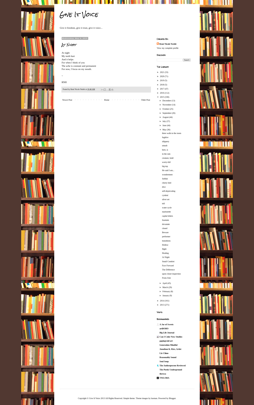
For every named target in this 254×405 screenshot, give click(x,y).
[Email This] (102, 89)
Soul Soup (164, 361)
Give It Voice (79, 14)
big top (165, 166)
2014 (162, 301)
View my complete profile (167, 48)
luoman (154, 398)
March (165, 287)
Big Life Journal (167, 333)
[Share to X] (107, 89)
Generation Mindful (168, 345)
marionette (166, 212)
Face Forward (168, 265)
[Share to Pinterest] (112, 89)
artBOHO (164, 328)
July (164, 121)
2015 (162, 97)
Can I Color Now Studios (171, 337)
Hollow (165, 245)
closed (164, 228)
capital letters (167, 216)
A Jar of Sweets (166, 324)
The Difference (168, 270)
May (164, 130)
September (167, 113)
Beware (165, 232)
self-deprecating (168, 191)
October (166, 109)
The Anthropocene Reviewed (173, 365)
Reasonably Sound (168, 357)
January (165, 295)
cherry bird (166, 183)
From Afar (166, 278)
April (164, 283)
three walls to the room (171, 133)
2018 (162, 85)
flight (164, 249)
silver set (165, 199)
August (165, 117)
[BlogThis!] (104, 89)
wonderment (167, 174)
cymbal (165, 195)
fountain (165, 220)
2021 (162, 72)
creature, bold (167, 158)
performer (166, 236)
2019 (162, 80)
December (167, 100)
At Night (165, 257)
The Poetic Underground (171, 370)
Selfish (165, 179)
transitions (166, 241)
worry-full (166, 162)
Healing (165, 253)
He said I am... (168, 170)
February (166, 291)
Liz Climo (164, 353)
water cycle (167, 207)
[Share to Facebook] (109, 89)
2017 (162, 89)
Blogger (172, 398)
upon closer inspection (171, 274)
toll (163, 203)
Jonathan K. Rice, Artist (170, 349)
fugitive (165, 137)
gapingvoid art (166, 341)
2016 (162, 93)
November (167, 105)
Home (106, 100)
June (164, 125)
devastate (166, 224)
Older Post (145, 100)
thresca (163, 374)
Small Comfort (168, 261)
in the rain (166, 154)
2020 (162, 76)
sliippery (165, 141)
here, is (165, 150)
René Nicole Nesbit (167, 44)
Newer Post (67, 100)
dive (164, 187)
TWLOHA (164, 378)
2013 (162, 305)
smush (164, 145)
